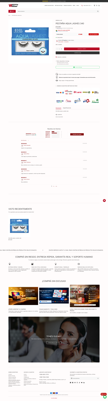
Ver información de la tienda (63, 63)
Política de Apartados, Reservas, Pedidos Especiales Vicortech (14, 381)
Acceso (25, 374)
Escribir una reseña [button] (77, 134)
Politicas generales (27, 382)
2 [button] (53, 186)
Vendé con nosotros (12, 378)
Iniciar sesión (60, 41)
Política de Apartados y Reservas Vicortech (30, 379)
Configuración (26, 377)
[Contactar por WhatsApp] (105, 396)
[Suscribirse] (98, 378)
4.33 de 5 (34, 133)
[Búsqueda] (98, 11)
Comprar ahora (77, 52)
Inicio (9, 15)
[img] (24, 143)
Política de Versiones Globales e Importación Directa (14, 383)
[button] (78, 86)
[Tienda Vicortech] (13, 5)
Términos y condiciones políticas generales (14, 386)
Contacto (10, 374)
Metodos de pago (11, 375)
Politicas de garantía (12, 377)
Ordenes (25, 375)
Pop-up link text (59, 116)
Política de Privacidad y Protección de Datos (31, 385)
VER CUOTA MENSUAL (94, 34)
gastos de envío (59, 28)
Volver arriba (54, 398)
